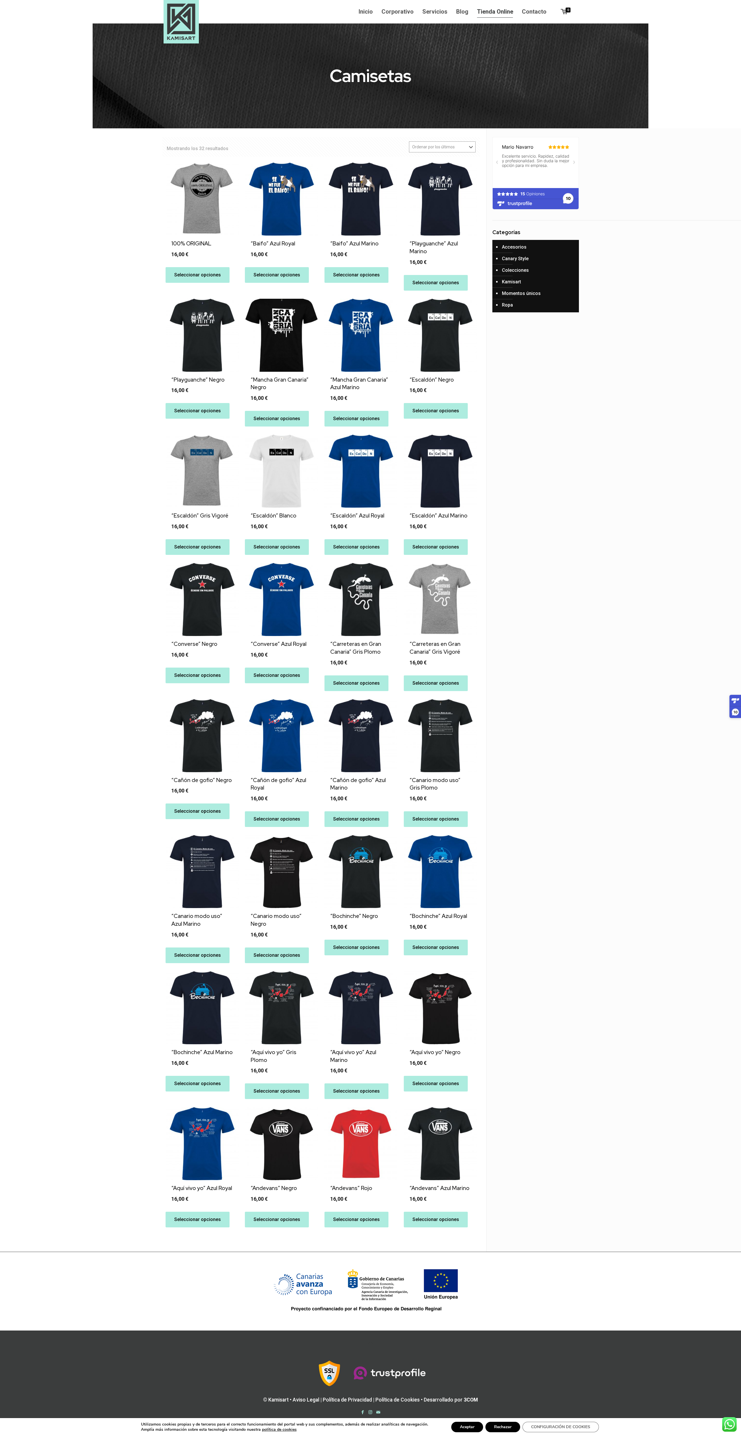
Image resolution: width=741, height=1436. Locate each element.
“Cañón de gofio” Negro (201, 780)
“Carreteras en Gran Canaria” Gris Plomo (355, 647)
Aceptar (467, 1427)
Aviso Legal (306, 1400)
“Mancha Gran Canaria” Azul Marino (359, 383)
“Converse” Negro (194, 644)
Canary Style (515, 258)
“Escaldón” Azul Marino (438, 515)
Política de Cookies (397, 1400)
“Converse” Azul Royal (279, 644)
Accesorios (514, 247)
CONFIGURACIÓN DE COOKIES (560, 1427)
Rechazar (502, 1427)
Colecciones (515, 270)
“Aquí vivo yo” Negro (435, 1052)
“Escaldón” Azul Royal (357, 515)
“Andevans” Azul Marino (439, 1188)
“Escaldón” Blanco (273, 515)
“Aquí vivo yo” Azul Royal (201, 1188)
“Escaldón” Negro (432, 379)
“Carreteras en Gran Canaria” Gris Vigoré (435, 647)
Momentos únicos (521, 293)
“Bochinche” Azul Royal (438, 916)
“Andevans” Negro (274, 1188)
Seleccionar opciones (197, 275)
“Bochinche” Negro (354, 916)
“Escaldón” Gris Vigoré (199, 515)
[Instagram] (370, 1412)
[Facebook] (363, 1412)
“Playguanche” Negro (198, 379)
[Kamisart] (181, 21)
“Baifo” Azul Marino (354, 243)
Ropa (507, 305)
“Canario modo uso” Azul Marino (196, 919)
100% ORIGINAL (191, 243)
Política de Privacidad (347, 1400)
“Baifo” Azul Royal (273, 243)
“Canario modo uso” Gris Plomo (435, 784)
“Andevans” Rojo (351, 1188)
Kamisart (511, 282)
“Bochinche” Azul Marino (202, 1052)
